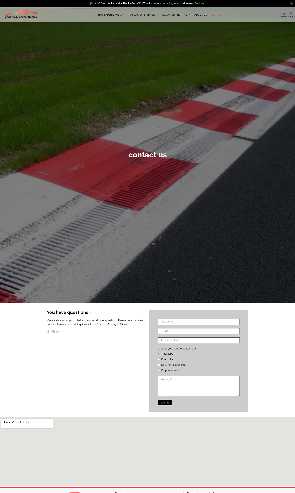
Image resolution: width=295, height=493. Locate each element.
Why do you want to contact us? (177, 348)
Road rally (167, 359)
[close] (291, 3)
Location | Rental (174, 14)
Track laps (167, 353)
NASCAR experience (142, 14)
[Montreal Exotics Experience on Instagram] (53, 332)
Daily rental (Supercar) (174, 364)
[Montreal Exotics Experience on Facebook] (48, 332)
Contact (217, 14)
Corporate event (170, 370)
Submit (164, 402)
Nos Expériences (109, 14)
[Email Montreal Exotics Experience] (57, 332)
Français (199, 3)
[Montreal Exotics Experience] (21, 15)
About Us (200, 14)
